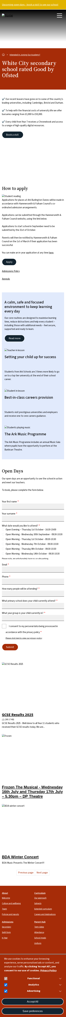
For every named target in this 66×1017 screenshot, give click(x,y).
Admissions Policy (11, 271)
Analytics (33, 984)
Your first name (9, 501)
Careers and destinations (45, 914)
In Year (5, 937)
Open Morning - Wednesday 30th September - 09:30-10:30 (34, 534)
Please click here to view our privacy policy (24, 638)
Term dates (39, 926)
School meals (40, 937)
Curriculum (39, 893)
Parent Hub (39, 922)
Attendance (39, 932)
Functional (33, 978)
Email (4, 564)
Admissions (7, 922)
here (51, 252)
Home (3, 54)
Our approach (40, 898)
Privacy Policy (48, 970)
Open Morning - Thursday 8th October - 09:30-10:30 (31, 549)
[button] (59, 978)
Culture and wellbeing (11, 903)
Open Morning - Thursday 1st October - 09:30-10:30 (31, 539)
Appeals (6, 279)
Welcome (6, 898)
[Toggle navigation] (59, 16)
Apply (9, 262)
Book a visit (12, 135)
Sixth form (6, 932)
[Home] (15, 15)
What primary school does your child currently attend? (29, 601)
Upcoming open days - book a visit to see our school (30, 4)
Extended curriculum (43, 908)
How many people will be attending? (20, 589)
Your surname (8, 513)
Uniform (37, 943)
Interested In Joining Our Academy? (25, 54)
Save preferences (33, 1011)
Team (4, 908)
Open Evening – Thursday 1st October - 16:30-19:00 (31, 529)
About (5, 893)
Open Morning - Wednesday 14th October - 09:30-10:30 (32, 553)
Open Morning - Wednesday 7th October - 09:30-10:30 (32, 544)
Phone (5, 576)
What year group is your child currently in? (22, 613)
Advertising (33, 991)
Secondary (6, 926)
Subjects (37, 903)
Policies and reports (10, 914)
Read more (15, 338)
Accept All (32, 1001)
